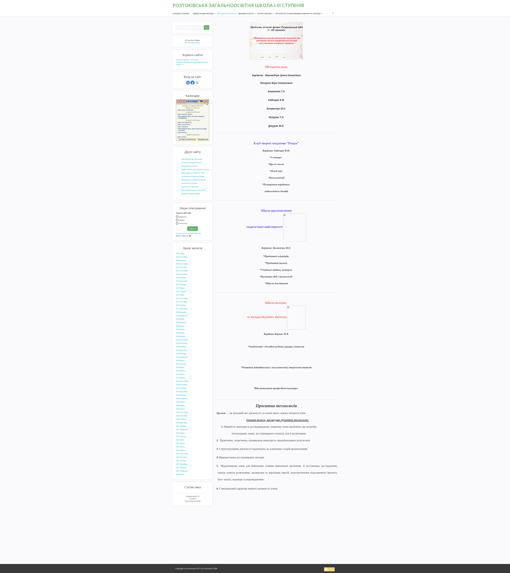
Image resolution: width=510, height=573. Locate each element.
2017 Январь (181, 284)
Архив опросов (194, 233)
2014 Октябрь (181, 267)
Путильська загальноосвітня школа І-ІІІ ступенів (193, 181)
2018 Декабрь (182, 350)
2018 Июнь (180, 329)
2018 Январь (181, 312)
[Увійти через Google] (197, 83)
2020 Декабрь (182, 422)
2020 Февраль (182, 398)
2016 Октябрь (181, 274)
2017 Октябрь (181, 302)
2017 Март (180, 288)
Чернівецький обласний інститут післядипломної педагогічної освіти (191, 162)
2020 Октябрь (181, 415)
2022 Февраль (182, 471)
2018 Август (181, 336)
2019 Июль (180, 374)
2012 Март (180, 253)
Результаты (181, 233)
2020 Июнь (180, 405)
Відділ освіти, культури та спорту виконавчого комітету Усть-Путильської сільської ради (195, 173)
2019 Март (180, 360)
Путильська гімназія (189, 186)
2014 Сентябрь (182, 264)
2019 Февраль (182, 357)
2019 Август (181, 378)
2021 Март (180, 433)
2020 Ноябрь (181, 419)
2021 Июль (180, 447)
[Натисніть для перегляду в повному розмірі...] (276, 40)
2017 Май (180, 295)
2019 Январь (181, 353)
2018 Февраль (182, 315)
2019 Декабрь (182, 391)
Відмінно (182, 216)
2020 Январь (181, 395)
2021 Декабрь (182, 464)
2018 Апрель (181, 322)
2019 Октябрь (181, 384)
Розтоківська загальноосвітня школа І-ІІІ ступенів (238, 5)
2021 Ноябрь (181, 460)
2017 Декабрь (182, 308)
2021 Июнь (180, 443)
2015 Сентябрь (182, 271)
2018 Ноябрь (181, 346)
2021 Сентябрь (182, 453)
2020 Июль (180, 409)
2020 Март (180, 402)
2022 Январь (181, 467)
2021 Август (181, 450)
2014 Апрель (181, 260)
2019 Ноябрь (181, 388)
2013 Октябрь (181, 257)
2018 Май (180, 326)
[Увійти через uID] (188, 83)
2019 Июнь (180, 371)
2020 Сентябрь (182, 412)
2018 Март (180, 319)
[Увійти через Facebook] (193, 83)
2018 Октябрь (181, 343)
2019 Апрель (181, 364)
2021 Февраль (182, 429)
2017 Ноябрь (181, 305)
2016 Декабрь (182, 281)
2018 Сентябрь (182, 340)
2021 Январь (181, 426)
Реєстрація (190, 42)
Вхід (198, 42)
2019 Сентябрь (182, 381)
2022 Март (180, 474)
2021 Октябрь (181, 457)
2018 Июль (180, 333)
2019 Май (180, 367)
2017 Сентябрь (182, 298)
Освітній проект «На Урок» (187, 60)
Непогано (183, 223)
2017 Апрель (181, 291)
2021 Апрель (181, 436)
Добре (182, 220)
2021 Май (180, 440)
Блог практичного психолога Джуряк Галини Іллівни (193, 192)
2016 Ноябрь (181, 277)
